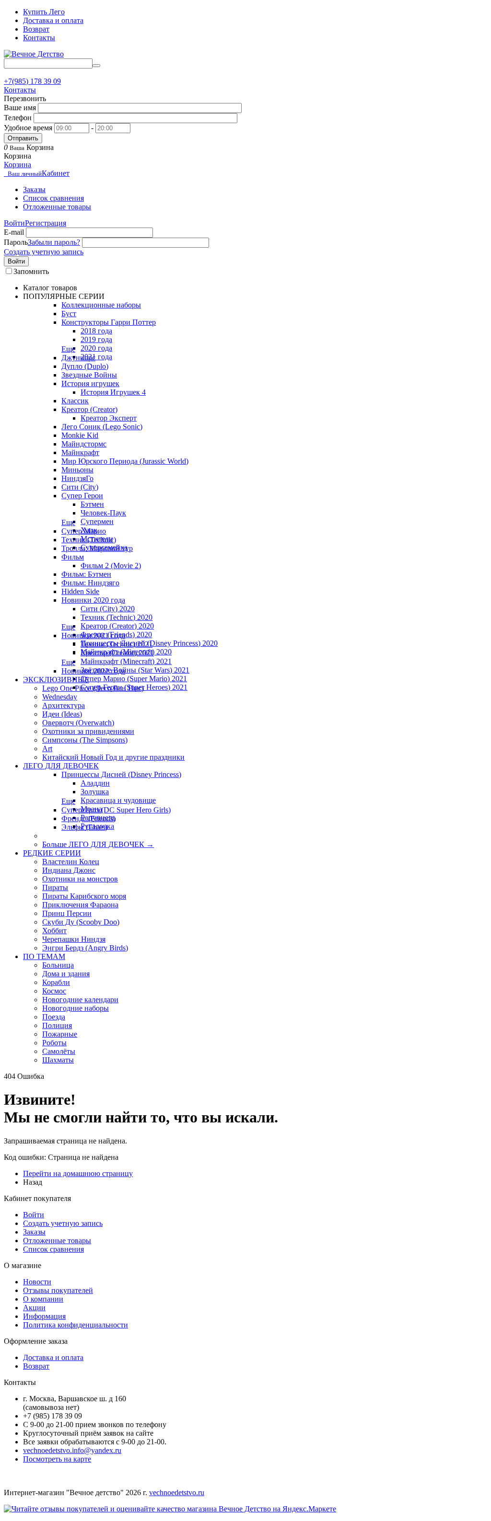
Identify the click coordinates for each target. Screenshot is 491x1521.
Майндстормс (83, 444)
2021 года (96, 357)
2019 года (96, 339)
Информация (44, 1316)
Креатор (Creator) (89, 409)
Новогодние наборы (75, 1008)
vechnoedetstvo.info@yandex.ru (72, 1450)
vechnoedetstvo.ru (176, 1492)
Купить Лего (44, 12)
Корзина (17, 164)
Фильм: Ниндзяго (90, 583)
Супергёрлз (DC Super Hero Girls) (116, 810)
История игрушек (90, 383)
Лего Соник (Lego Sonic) (101, 427)
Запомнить (31, 271)
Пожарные (59, 1034)
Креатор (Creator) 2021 (117, 653)
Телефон (18, 118)
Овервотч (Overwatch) (78, 723)
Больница (58, 965)
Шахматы (58, 1060)
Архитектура (63, 705)
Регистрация (45, 223)
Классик (75, 401)
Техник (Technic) (88, 540)
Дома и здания (66, 974)
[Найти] (96, 65)
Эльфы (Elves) (84, 827)
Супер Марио (83, 531)
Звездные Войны (89, 375)
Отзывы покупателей (58, 1290)
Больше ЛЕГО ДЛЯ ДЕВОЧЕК (98, 844)
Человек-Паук (103, 513)
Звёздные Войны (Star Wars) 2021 (135, 670)
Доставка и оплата (53, 20)
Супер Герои (82, 496)
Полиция (57, 1025)
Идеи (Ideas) (62, 714)
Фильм (72, 557)
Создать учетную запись (43, 252)
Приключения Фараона (80, 905)
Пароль (16, 242)
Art (47, 748)
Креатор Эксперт (109, 418)
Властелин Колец (70, 862)
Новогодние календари (80, 999)
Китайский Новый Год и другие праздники (113, 757)
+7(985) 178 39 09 (32, 81)
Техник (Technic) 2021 (116, 644)
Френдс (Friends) (88, 818)
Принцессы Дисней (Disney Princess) (121, 774)
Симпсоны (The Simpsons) (85, 740)
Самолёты (58, 1051)
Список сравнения (53, 198)
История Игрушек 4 (113, 392)
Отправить (23, 138)
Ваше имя (20, 107)
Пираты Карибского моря (84, 896)
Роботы (54, 1043)
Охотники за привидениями (88, 731)
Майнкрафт (80, 452)
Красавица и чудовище (118, 800)
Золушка (95, 792)
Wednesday (59, 697)
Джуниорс (78, 358)
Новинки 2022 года (93, 671)
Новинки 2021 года (93, 635)
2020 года (96, 348)
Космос (54, 991)
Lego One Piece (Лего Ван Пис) (93, 688)
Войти (14, 223)
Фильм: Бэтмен (86, 574)
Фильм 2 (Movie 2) (111, 565)
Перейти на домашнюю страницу (78, 1173)
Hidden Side (80, 591)
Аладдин (95, 783)
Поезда (53, 1017)
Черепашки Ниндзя (73, 939)
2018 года (96, 331)
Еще (68, 349)
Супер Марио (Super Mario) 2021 (134, 679)
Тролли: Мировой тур (97, 548)
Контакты (39, 38)
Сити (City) (79, 487)
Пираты (55, 887)
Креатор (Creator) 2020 (117, 626)
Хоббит (54, 930)
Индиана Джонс (68, 870)
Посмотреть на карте (57, 1459)
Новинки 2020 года (93, 600)
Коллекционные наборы (101, 305)
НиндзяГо (77, 478)
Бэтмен (92, 504)
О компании (43, 1299)
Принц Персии (67, 913)
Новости (37, 1282)
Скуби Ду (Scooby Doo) (80, 922)
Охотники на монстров (80, 879)
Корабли (56, 982)
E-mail (14, 232)
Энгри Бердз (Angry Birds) (85, 948)
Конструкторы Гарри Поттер (108, 322)
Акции (34, 1308)
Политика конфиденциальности (75, 1325)
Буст (68, 313)
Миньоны (77, 470)
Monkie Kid (79, 435)
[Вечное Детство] (34, 54)
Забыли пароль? (54, 242)
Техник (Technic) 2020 (116, 617)
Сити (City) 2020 (108, 609)
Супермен (97, 521)
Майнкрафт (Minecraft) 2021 (126, 661)
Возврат (36, 29)
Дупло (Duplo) (84, 366)
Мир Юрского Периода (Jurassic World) (124, 461)
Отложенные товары (57, 207)
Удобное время (28, 128)
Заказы (34, 189)
